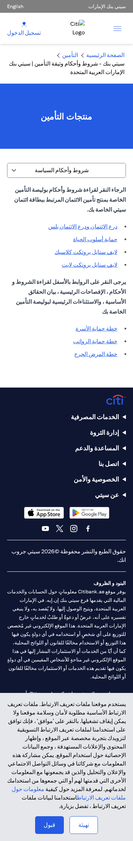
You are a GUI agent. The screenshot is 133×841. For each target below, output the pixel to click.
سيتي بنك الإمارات (107, 6)
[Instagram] (74, 528)
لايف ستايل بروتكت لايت (89, 264)
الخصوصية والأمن (96, 479)
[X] (59, 528)
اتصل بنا (109, 463)
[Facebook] (88, 528)
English (15, 6)
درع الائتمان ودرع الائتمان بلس (82, 226)
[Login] (24, 23)
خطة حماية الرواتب (95, 341)
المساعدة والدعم (97, 448)
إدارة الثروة (104, 432)
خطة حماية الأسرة (96, 328)
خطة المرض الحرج (95, 354)
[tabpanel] (66, 275)
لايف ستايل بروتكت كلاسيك (86, 252)
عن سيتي (107, 494)
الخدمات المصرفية (95, 416)
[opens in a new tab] (89, 513)
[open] (117, 28)
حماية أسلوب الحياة (95, 239)
